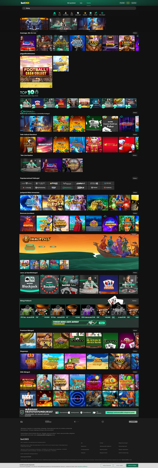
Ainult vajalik (119, 465)
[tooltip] (103, 422)
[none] (79, 92)
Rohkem (135, 33)
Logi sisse (134, 2)
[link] (28, 43)
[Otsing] (24, 8)
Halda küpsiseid (107, 465)
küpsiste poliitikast (82, 466)
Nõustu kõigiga (132, 465)
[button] (34, 49)
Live (81, 3)
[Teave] (39, 170)
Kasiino (89, 3)
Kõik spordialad (71, 3)
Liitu (128, 2)
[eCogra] (133, 423)
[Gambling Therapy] (48, 423)
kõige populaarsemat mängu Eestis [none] (29, 95)
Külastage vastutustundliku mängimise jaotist (121, 412)
